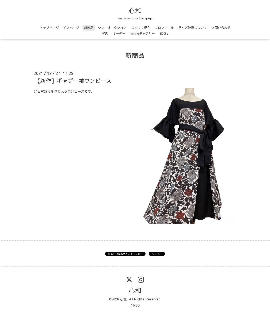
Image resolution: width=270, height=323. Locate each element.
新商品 (88, 27)
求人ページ (71, 27)
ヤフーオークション (112, 27)
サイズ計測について (192, 27)
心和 (135, 10)
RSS (136, 305)
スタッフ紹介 (140, 27)
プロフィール (164, 27)
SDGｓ (164, 33)
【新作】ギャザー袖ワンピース (73, 80)
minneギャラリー (142, 33)
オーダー (119, 33)
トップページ (49, 27)
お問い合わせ (221, 27)
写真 (105, 33)
